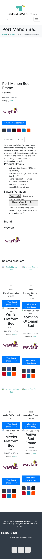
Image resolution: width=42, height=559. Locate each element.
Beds (11, 101)
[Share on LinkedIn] (24, 130)
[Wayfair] (10, 110)
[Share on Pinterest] (19, 130)
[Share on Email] (4, 130)
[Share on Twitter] (14, 130)
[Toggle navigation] (36, 19)
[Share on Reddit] (28, 130)
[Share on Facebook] (9, 130)
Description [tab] (9, 139)
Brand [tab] (20, 139)
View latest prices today (14, 123)
